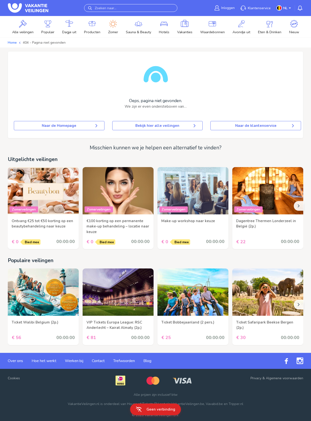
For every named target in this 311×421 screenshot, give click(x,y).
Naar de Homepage (59, 125)
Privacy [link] (256, 378)
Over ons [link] (15, 361)
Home (12, 42)
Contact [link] (98, 361)
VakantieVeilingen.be (188, 404)
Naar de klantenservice (255, 125)
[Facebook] (282, 361)
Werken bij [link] (74, 361)
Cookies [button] (14, 378)
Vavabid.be (214, 404)
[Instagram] (295, 360)
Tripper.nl (236, 404)
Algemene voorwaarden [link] (284, 378)
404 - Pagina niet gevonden (44, 42)
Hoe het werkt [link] (44, 361)
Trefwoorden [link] (124, 361)
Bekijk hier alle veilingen (157, 125)
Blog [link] (147, 361)
